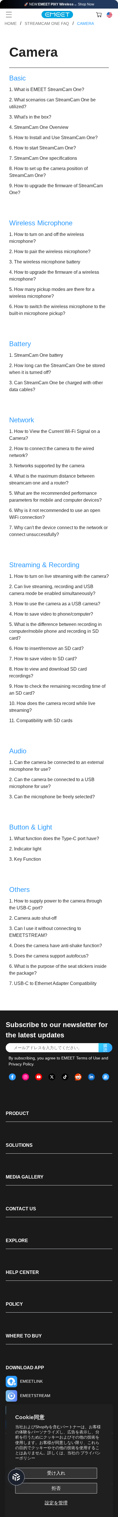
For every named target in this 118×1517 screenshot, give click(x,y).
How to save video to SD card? (45, 658)
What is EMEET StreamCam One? (49, 89)
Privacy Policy (21, 1064)
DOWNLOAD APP (25, 1367)
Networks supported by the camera (49, 465)
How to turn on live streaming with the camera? (61, 576)
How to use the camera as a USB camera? (57, 603)
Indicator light (27, 848)
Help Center (22, 1272)
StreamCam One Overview (41, 127)
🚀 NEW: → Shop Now (59, 4)
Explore (17, 1240)
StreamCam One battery (38, 355)
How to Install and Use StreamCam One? (56, 137)
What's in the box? (32, 117)
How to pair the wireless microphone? (52, 251)
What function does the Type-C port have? (56, 838)
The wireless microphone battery (47, 261)
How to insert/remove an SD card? (49, 648)
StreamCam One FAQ (47, 23)
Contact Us (21, 1208)
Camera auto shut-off (35, 918)
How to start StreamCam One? (45, 147)
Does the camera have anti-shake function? (58, 945)
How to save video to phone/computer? (53, 614)
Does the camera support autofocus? (51, 955)
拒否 (56, 1488)
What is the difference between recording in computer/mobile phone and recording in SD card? (55, 631)
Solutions (19, 1145)
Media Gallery (25, 1177)
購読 (105, 1047)
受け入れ (56, 1473)
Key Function (27, 859)
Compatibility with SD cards (44, 720)
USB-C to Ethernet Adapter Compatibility (55, 983)
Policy (14, 1304)
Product (17, 1113)
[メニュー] (9, 14)
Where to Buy (24, 1335)
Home (11, 23)
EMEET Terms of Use (80, 1058)
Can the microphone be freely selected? (54, 796)
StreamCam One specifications (45, 158)
